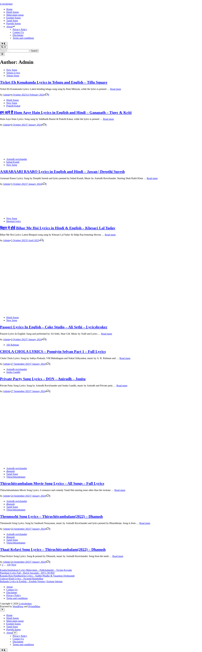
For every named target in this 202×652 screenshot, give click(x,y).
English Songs (13, 17)
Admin (6, 94)
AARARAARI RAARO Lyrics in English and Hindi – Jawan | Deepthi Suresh (62, 172)
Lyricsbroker (6, 4)
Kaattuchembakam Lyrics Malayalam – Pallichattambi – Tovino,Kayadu (36, 570)
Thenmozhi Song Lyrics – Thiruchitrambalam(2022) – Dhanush (51, 516)
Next (13, 564)
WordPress (18, 606)
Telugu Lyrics (13, 72)
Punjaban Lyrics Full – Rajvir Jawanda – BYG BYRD (27, 573)
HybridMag (34, 606)
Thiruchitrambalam (15, 477)
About (9, 26)
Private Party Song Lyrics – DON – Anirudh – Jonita (43, 379)
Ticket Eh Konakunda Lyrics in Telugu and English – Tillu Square (53, 82)
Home (9, 9)
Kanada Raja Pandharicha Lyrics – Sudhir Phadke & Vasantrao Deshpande (37, 575)
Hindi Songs (12, 12)
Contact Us (18, 32)
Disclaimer (18, 35)
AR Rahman (12, 344)
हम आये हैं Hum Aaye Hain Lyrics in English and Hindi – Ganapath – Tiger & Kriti (66, 112)
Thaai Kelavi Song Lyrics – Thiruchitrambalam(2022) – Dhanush (53, 549)
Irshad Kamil (12, 162)
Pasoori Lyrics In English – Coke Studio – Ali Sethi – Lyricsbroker (53, 327)
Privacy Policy (20, 29)
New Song (11, 70)
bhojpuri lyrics (13, 221)
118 (9, 564)
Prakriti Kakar (13, 105)
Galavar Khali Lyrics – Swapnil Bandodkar (21, 578)
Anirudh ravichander (16, 159)
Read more (115, 89)
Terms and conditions (23, 38)
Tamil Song (12, 20)
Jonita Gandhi (13, 372)
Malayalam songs (15, 15)
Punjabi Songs (13, 23)
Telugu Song (12, 75)
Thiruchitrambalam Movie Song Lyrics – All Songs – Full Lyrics (52, 483)
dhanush (10, 471)
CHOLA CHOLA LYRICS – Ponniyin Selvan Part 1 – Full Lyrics (53, 351)
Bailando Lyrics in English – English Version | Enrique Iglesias (31, 581)
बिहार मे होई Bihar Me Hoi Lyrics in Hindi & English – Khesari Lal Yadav (57, 228)
